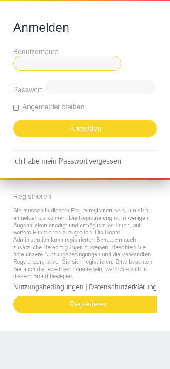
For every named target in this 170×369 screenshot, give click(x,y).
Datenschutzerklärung (123, 287)
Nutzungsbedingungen (48, 287)
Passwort (27, 90)
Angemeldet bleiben (53, 107)
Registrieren (89, 304)
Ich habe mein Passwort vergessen (67, 161)
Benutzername (35, 52)
